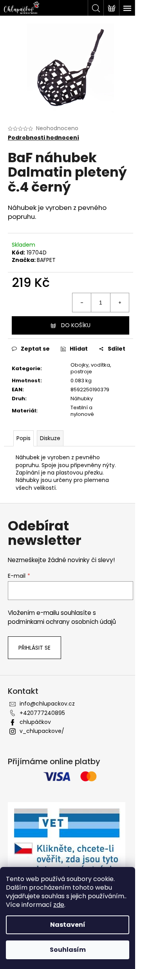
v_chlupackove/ (42, 731)
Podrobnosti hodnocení (43, 137)
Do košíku (75, 325)
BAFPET (46, 260)
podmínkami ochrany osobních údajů (62, 622)
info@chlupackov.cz (47, 703)
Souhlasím (68, 949)
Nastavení (67, 924)
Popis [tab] (23, 438)
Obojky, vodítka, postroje (90, 368)
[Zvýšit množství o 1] (119, 302)
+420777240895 (42, 713)
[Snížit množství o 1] (81, 302)
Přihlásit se (34, 648)
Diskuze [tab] (50, 438)
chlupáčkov (35, 722)
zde (58, 904)
